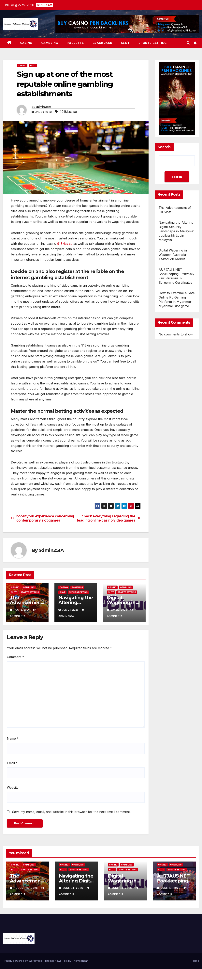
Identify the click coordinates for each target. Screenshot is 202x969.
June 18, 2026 (171, 887)
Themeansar (80, 960)
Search (164, 147)
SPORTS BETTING (152, 43)
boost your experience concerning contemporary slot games (45, 518)
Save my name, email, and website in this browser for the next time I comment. (71, 812)
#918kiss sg (68, 112)
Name (13, 738)
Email (12, 763)
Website (13, 787)
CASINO (26, 43)
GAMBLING (49, 43)
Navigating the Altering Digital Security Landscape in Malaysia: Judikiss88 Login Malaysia (176, 231)
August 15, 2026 (26, 887)
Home (195, 960)
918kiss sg (64, 244)
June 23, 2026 (122, 887)
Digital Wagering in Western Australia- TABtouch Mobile (173, 254)
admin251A (43, 106)
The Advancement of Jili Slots (26, 602)
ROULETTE (75, 43)
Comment (15, 657)
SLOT (125, 43)
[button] (188, 43)
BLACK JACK (102, 43)
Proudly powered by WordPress (23, 960)
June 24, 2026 (73, 887)
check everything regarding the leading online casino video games (106, 518)
